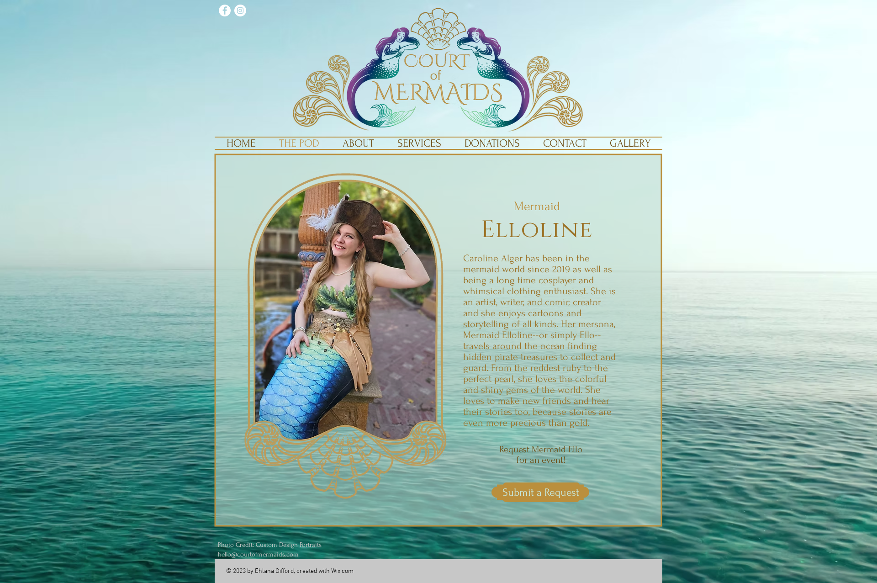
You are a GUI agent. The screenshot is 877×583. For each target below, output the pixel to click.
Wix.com (342, 571)
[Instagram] (240, 10)
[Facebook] (225, 10)
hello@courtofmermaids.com (258, 554)
